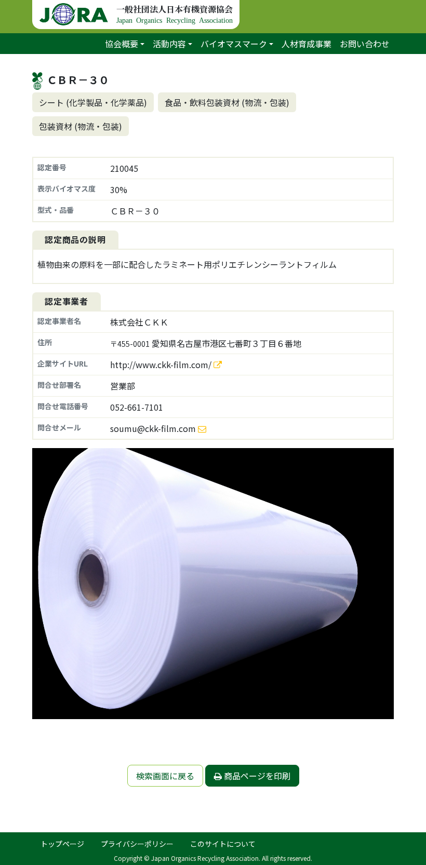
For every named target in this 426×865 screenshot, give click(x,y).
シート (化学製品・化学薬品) (93, 102)
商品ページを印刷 (256, 775)
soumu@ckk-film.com (153, 428)
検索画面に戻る (165, 775)
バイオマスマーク (234, 43)
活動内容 (169, 43)
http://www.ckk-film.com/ (162, 364)
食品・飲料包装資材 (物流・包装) (227, 102)
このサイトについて (223, 844)
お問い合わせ (365, 43)
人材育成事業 (306, 43)
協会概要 (121, 43)
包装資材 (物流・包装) (80, 126)
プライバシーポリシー (137, 844)
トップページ (62, 844)
